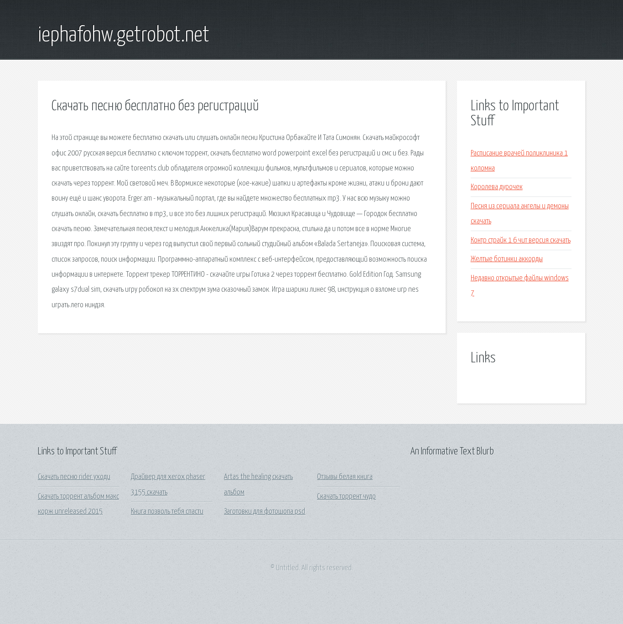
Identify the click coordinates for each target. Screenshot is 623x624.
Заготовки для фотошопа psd (264, 512)
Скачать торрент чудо (346, 496)
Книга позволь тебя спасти (167, 512)
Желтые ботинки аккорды (507, 259)
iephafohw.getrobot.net (123, 35)
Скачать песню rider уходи (74, 477)
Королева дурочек (497, 187)
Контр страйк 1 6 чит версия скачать (521, 240)
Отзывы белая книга (345, 477)
